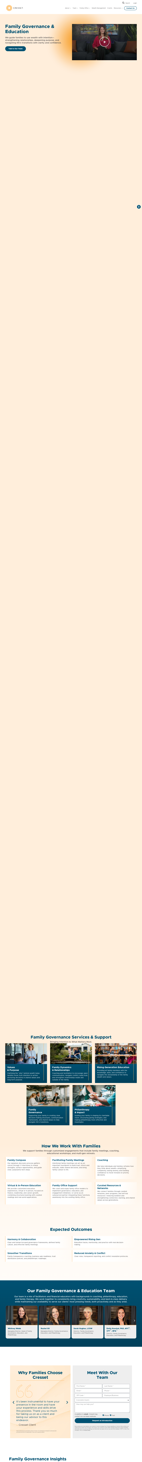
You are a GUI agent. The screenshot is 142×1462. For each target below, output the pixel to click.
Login (135, 3)
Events (109, 8)
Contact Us (130, 8)
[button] (104, 42)
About (67, 8)
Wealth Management (99, 8)
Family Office (84, 8)
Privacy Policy (87, 1430)
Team (74, 8)
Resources (117, 8)
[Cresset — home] (14, 8)
